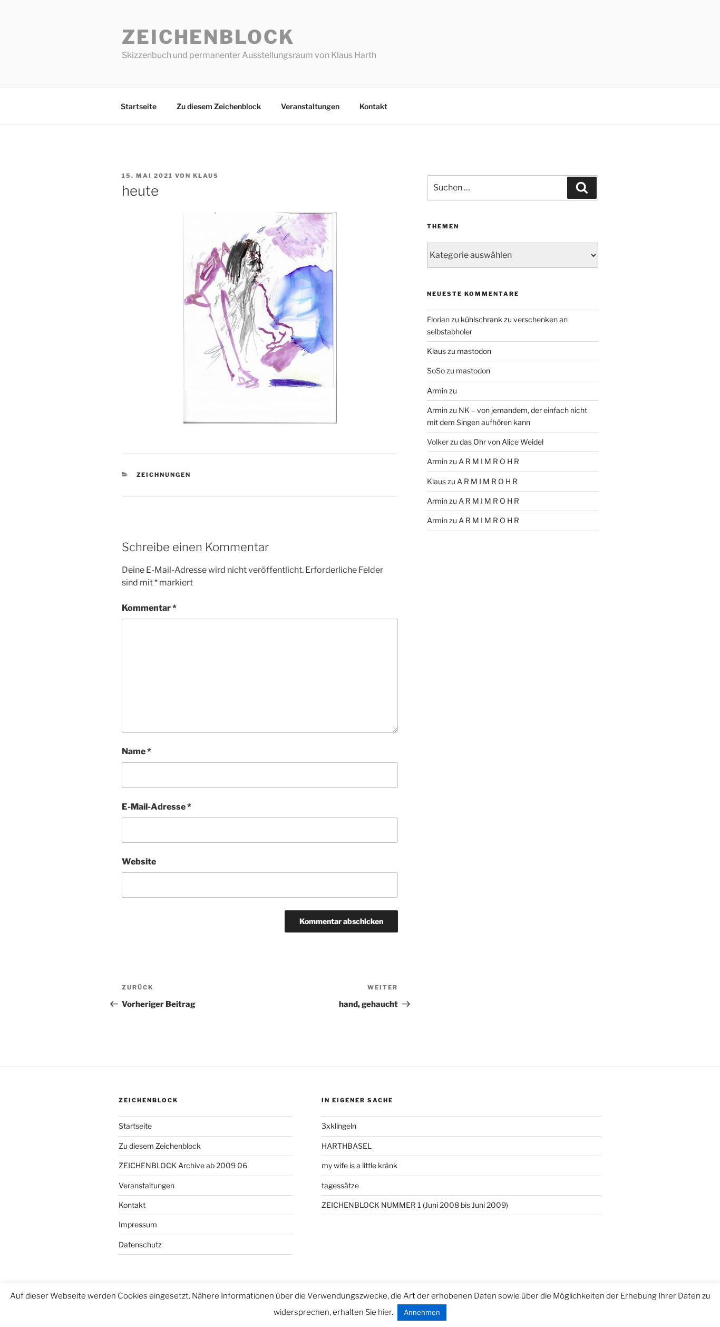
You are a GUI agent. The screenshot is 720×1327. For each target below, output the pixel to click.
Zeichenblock (208, 37)
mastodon (474, 351)
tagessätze (340, 1185)
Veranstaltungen (310, 106)
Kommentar (149, 608)
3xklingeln (339, 1125)
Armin (437, 390)
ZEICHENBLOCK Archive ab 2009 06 (183, 1165)
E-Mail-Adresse (156, 807)
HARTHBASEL (347, 1145)
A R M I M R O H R (489, 461)
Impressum (138, 1224)
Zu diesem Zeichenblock (219, 106)
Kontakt (373, 106)
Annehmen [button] (422, 1312)
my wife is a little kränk (359, 1165)
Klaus (206, 175)
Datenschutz (140, 1244)
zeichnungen (164, 474)
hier (385, 1312)
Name (136, 751)
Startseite (139, 106)
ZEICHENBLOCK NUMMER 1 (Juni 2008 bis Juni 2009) (415, 1204)
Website (139, 862)
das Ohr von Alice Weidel (501, 441)
